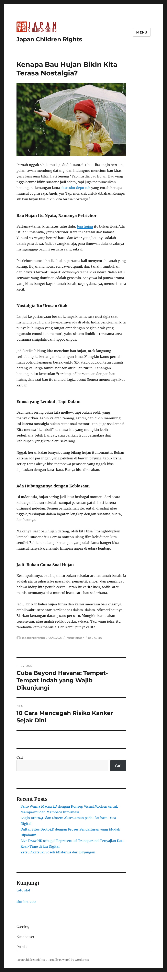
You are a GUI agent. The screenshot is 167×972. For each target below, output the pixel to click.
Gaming (23, 927)
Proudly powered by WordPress (68, 960)
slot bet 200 (26, 902)
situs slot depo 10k (75, 188)
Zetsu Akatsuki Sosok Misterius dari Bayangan (58, 852)
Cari (19, 757)
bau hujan (85, 226)
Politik (21, 947)
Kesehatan (25, 937)
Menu (141, 32)
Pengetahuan (75, 637)
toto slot (23, 890)
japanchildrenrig (33, 637)
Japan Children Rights (49, 39)
